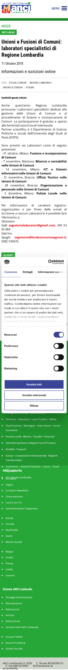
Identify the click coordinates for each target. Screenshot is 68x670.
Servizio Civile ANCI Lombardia (22, 627)
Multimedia (12, 530)
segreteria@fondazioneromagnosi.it (40, 237)
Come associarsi (14, 496)
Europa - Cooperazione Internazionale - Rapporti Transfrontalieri (32, 458)
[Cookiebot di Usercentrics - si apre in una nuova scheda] (48, 261)
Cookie (9, 557)
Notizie (9, 518)
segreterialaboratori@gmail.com (32, 225)
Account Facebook (16, 643)
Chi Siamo (11, 479)
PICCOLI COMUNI (18, 82)
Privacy (9, 563)
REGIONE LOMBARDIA (40, 82)
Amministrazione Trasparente (22, 508)
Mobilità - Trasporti (16, 449)
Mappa (9, 551)
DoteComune (13, 621)
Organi (9, 485)
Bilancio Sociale (14, 542)
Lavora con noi (14, 502)
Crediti (9, 569)
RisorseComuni (14, 603)
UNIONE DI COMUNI (13, 87)
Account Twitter (14, 637)
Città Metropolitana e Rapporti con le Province (30, 442)
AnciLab (10, 615)
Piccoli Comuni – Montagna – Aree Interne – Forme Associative (33, 428)
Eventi (9, 536)
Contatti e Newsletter (17, 490)
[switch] (58, 346)
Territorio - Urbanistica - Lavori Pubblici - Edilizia (31, 419)
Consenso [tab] (10, 271)
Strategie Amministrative (19, 597)
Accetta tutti (34, 384)
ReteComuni (12, 609)
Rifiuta (34, 405)
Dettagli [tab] (28, 271)
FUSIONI (30, 87)
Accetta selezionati (34, 395)
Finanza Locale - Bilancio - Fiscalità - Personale (30, 436)
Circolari (10, 524)
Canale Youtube (14, 648)
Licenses (10, 575)
